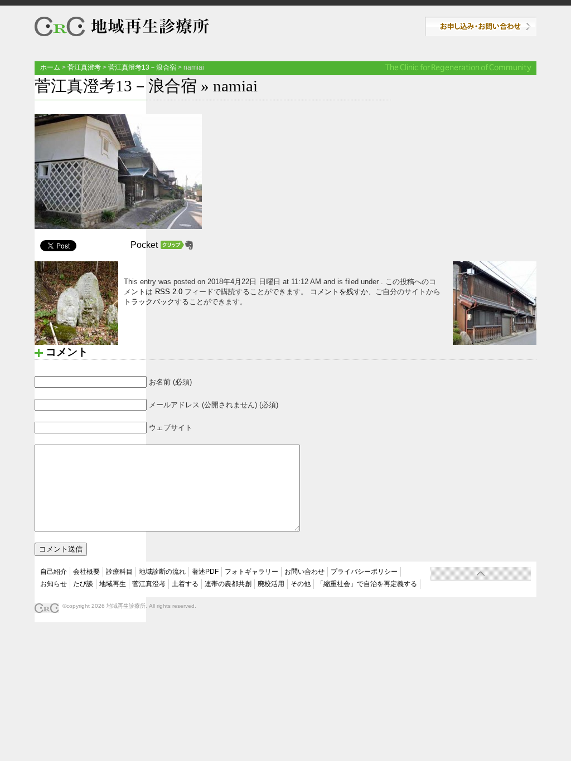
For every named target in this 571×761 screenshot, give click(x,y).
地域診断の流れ (162, 571)
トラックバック (149, 301)
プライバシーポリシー (364, 571)
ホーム (50, 67)
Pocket (144, 245)
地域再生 (112, 584)
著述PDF (205, 571)
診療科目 (119, 571)
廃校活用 (271, 584)
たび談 (83, 584)
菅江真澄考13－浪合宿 (142, 67)
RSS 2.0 (168, 291)
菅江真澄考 (84, 67)
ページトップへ (480, 574)
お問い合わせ (480, 26)
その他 (301, 584)
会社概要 (86, 571)
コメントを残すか (339, 291)
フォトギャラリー (251, 571)
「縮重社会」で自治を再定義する (367, 584)
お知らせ (53, 584)
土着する (185, 584)
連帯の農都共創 (228, 584)
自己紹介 (53, 571)
